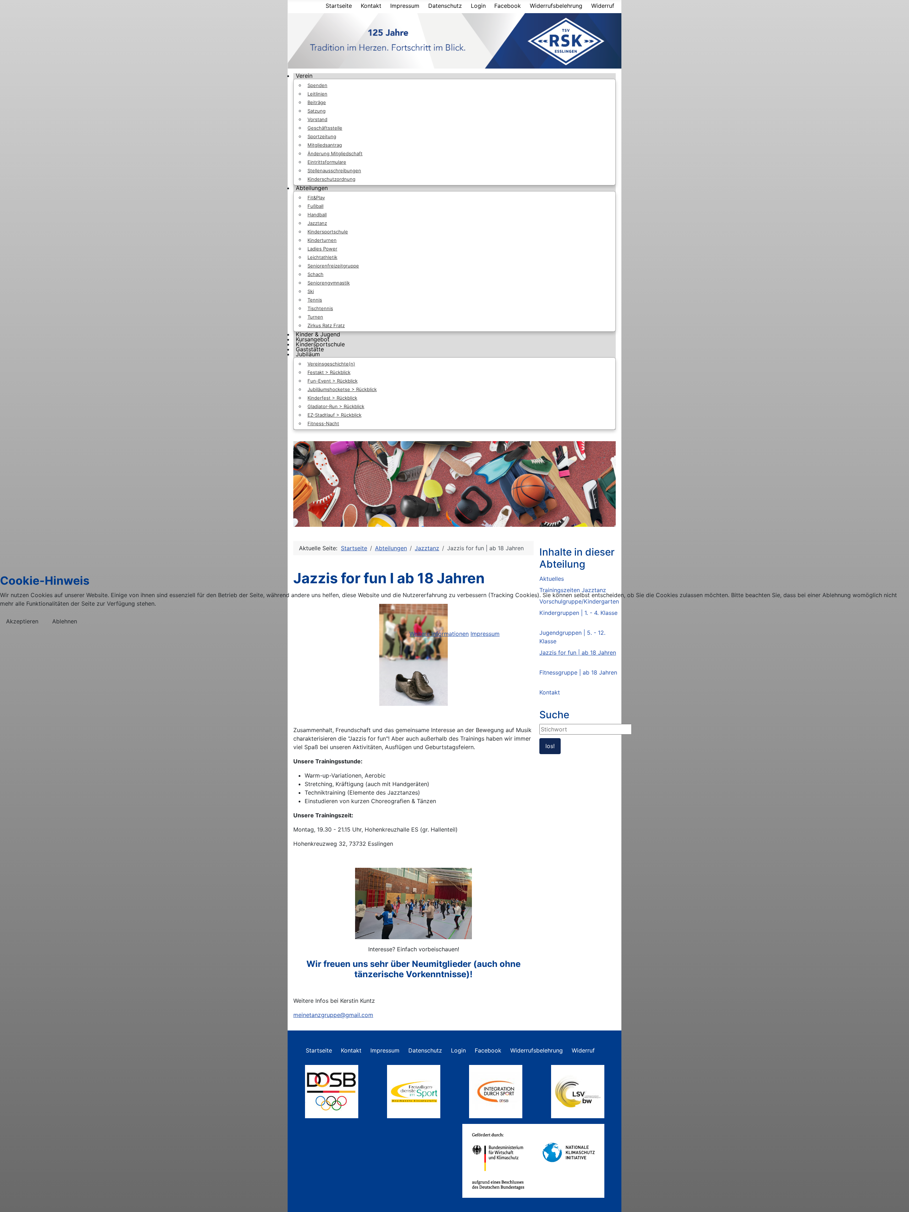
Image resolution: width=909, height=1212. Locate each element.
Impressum (485, 633)
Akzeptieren (22, 621)
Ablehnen (64, 621)
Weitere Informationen (439, 633)
